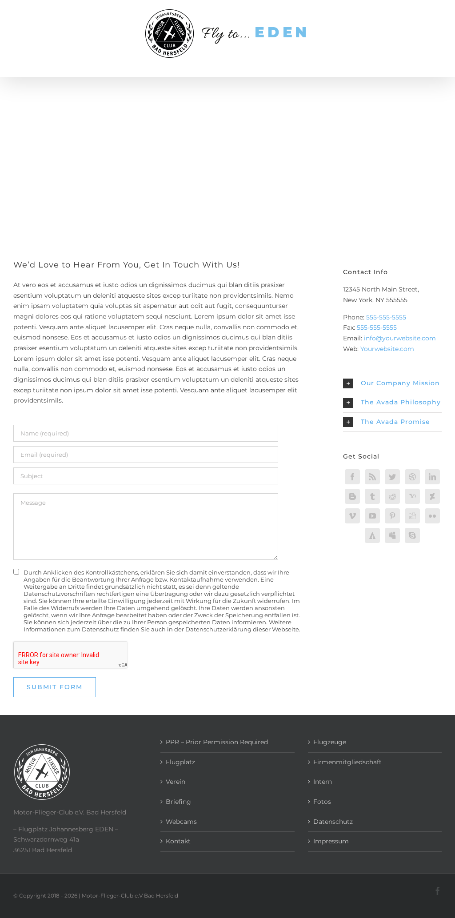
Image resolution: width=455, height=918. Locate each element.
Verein (175, 782)
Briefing (178, 802)
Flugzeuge (329, 742)
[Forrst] (372, 535)
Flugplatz (180, 762)
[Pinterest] (392, 515)
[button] (392, 383)
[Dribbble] (412, 476)
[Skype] (412, 535)
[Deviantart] (432, 496)
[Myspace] (392, 535)
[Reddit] (392, 496)
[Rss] (372, 476)
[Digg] (412, 515)
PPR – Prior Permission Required (217, 742)
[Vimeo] (352, 515)
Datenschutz (333, 822)
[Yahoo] (412, 496)
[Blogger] (352, 496)
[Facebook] (352, 476)
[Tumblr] (372, 496)
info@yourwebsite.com (400, 338)
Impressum (331, 841)
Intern (322, 782)
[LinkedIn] (432, 476)
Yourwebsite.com (387, 349)
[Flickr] (432, 515)
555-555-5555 (386, 317)
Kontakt (178, 841)
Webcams (181, 822)
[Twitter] (392, 476)
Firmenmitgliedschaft (347, 762)
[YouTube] (372, 515)
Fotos (322, 802)
